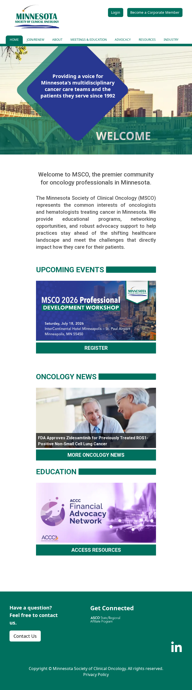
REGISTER (96, 348)
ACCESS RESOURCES (96, 550)
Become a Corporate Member (155, 12)
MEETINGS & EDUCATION (88, 40)
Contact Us (25, 636)
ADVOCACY (123, 40)
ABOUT (57, 40)
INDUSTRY (171, 40)
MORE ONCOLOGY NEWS (96, 455)
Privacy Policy (96, 674)
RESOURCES (147, 40)
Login (115, 12)
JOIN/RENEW (35, 40)
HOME (14, 40)
